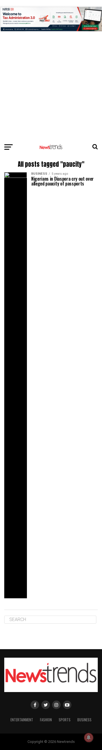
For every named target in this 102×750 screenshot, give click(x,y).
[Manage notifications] (88, 737)
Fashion (46, 719)
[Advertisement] (51, 51)
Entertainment (21, 719)
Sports (65, 719)
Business (84, 719)
